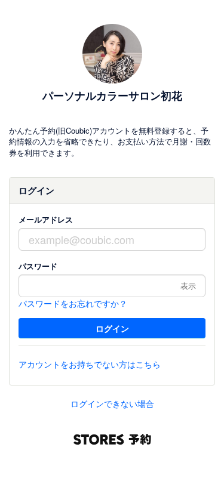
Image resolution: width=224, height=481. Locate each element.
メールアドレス (46, 219)
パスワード (38, 266)
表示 (188, 285)
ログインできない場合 (112, 403)
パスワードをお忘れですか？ (73, 303)
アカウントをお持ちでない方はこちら (90, 364)
